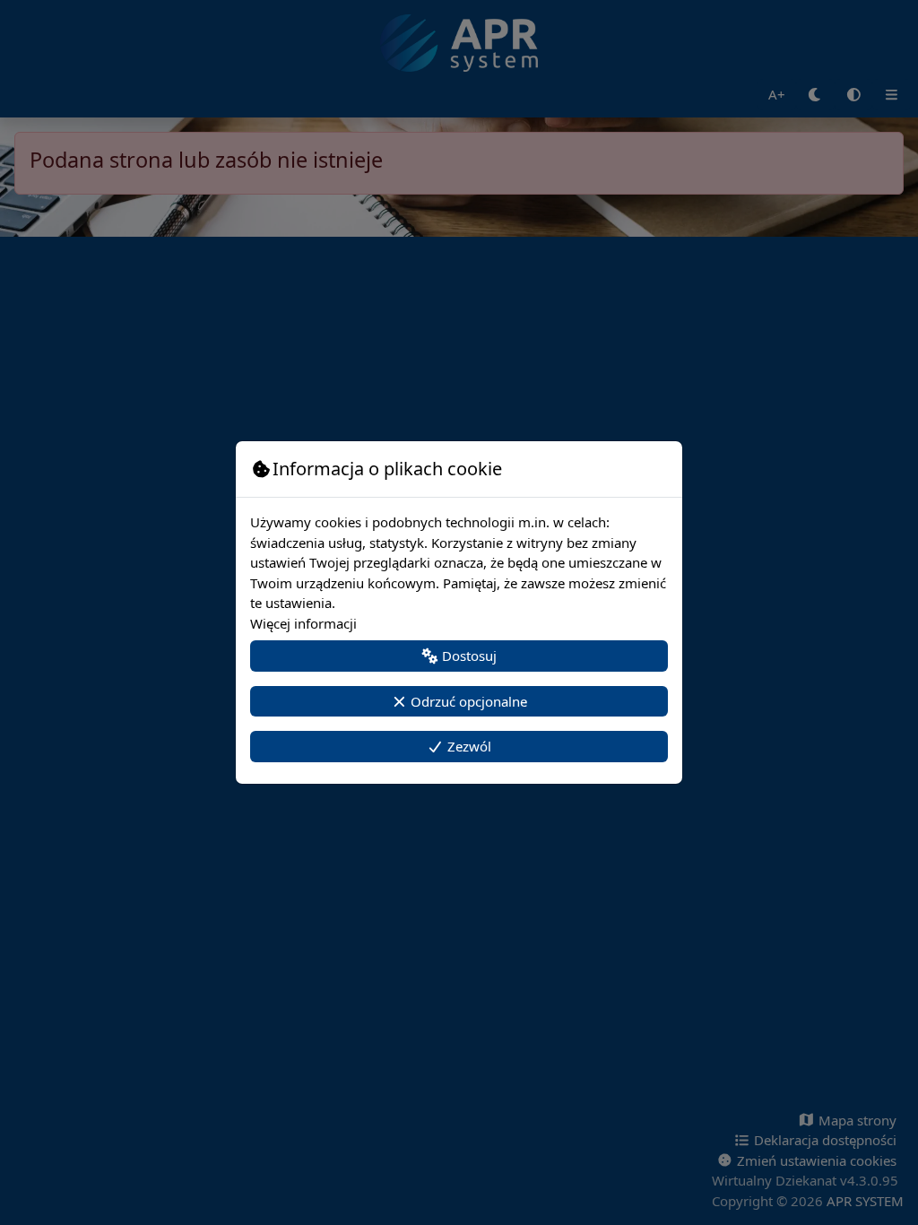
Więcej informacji (303, 623)
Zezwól (467, 746)
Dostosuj (467, 656)
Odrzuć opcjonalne (467, 701)
